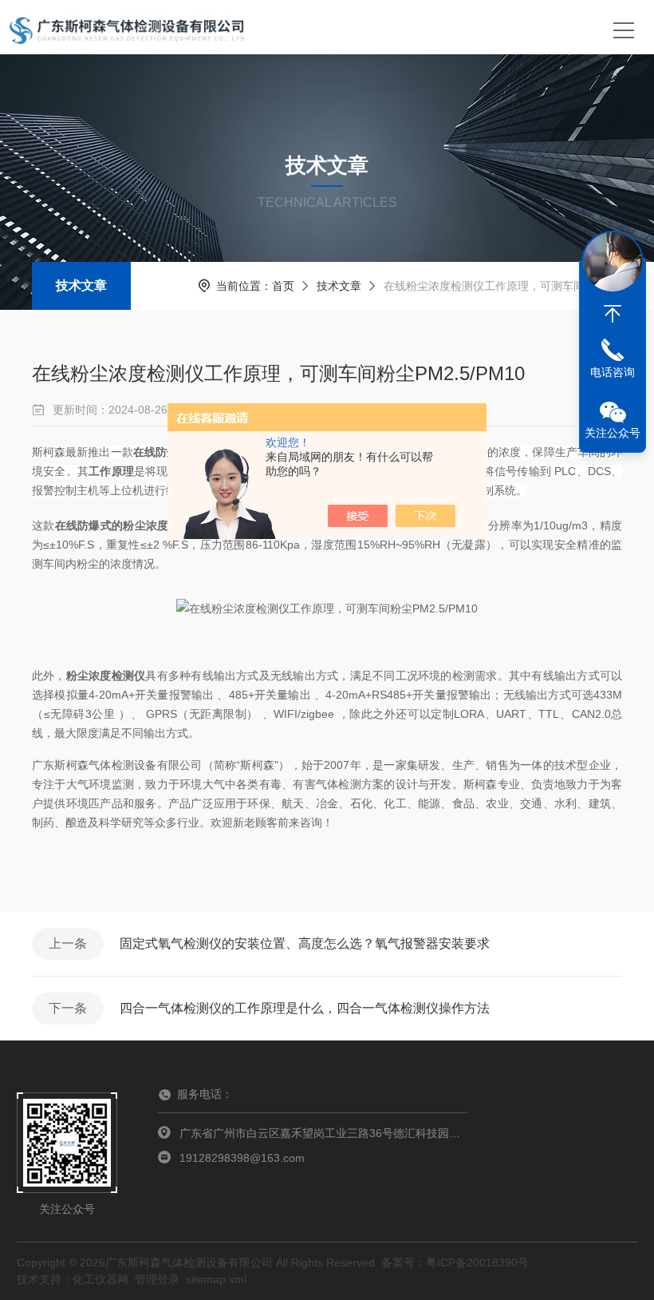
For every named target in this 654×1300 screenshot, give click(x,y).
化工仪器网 (100, 1279)
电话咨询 (612, 372)
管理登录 (157, 1279)
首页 (283, 285)
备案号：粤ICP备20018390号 (455, 1262)
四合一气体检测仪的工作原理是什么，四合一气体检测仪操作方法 (305, 1008)
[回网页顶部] (612, 314)
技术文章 (81, 285)
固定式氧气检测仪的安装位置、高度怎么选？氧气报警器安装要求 (305, 943)
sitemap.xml (216, 1279)
